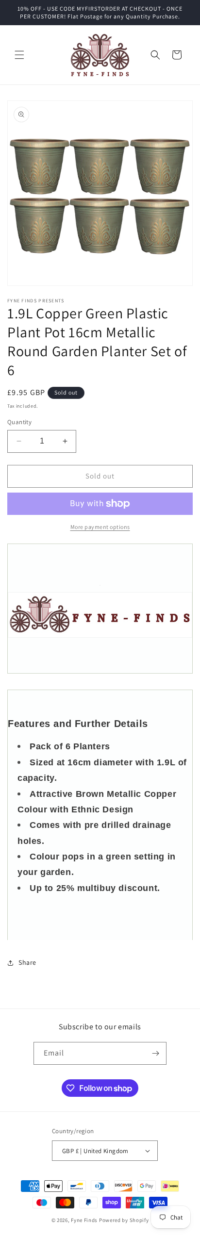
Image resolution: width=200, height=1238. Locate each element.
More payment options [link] (100, 526)
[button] (19, 55)
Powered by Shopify (124, 1220)
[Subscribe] (155, 1053)
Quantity (19, 422)
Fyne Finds (84, 1220)
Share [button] (27, 962)
